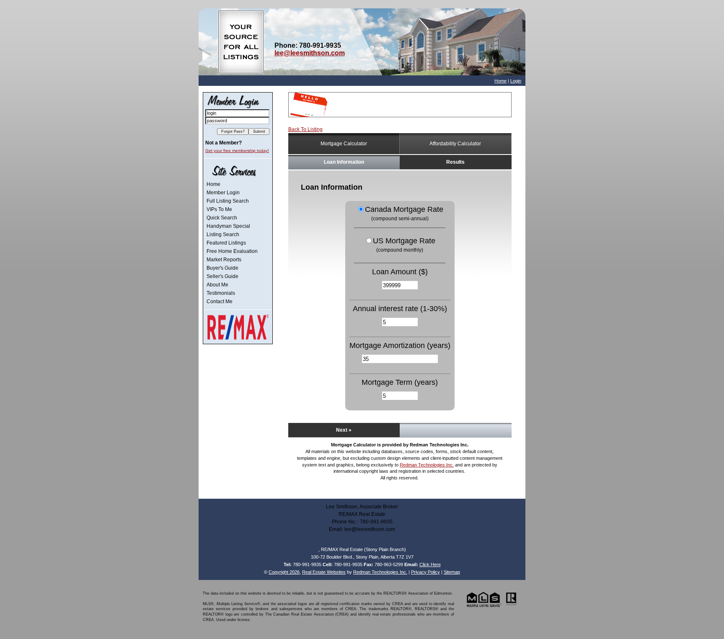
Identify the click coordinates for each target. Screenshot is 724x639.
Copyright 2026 (284, 572)
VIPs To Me (219, 209)
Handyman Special (228, 226)
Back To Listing (305, 129)
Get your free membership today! (237, 150)
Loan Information (344, 162)
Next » (344, 430)
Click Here (430, 564)
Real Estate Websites (324, 572)
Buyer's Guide (222, 268)
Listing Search (223, 234)
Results (455, 162)
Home (500, 80)
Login (515, 80)
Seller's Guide (222, 276)
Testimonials (221, 293)
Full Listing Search (228, 201)
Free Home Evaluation (232, 251)
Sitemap (452, 572)
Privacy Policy (425, 572)
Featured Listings (226, 243)
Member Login (223, 193)
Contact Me (220, 301)
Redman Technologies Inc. (427, 464)
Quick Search (222, 218)
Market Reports (224, 260)
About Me (217, 285)
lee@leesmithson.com (309, 53)
